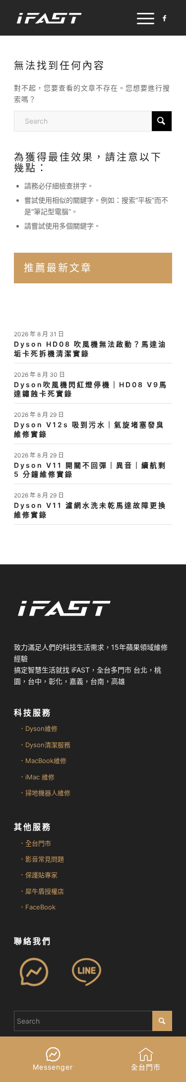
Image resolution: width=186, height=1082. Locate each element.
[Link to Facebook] (164, 18)
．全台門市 (35, 843)
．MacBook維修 (42, 761)
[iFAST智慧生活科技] (77, 17)
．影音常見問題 (41, 859)
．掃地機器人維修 (44, 793)
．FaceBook (37, 907)
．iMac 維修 (37, 777)
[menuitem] (140, 17)
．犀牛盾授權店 (41, 891)
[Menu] (140, 17)
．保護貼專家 (38, 875)
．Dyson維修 (38, 728)
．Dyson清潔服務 (44, 745)
